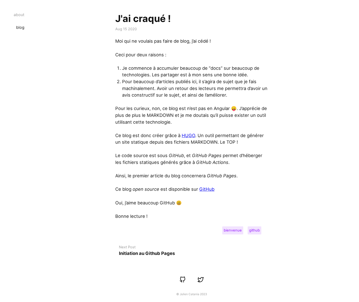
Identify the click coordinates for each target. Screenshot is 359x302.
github (254, 230)
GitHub (206, 189)
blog (20, 27)
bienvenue (233, 230)
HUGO (188, 135)
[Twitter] (200, 279)
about (19, 14)
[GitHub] (183, 279)
